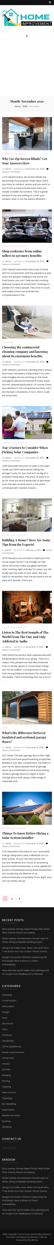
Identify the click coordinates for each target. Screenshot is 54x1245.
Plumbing (7, 1098)
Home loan (8, 1058)
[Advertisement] (27, 67)
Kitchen (6, 1069)
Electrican (7, 1023)
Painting (6, 1086)
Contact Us (9, 1147)
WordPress (33, 1240)
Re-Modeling (9, 1104)
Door (5, 727)
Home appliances (11, 1046)
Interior (6, 1063)
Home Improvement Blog (30, 1234)
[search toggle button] (50, 2)
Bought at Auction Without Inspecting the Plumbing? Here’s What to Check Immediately (24, 961)
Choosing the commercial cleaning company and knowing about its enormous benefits (25, 351)
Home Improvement (14, 153)
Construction (9, 1000)
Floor (5, 1029)
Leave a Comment (11, 171)
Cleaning (7, 342)
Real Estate (8, 1109)
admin (8, 169)
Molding (6, 1075)
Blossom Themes (39, 1237)
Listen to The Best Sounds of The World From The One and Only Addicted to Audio (25, 636)
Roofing (6, 1121)
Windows (7, 1126)
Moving (6, 1081)
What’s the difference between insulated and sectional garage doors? (24, 737)
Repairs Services (11, 1115)
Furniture (7, 1035)
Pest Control (9, 1092)
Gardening (8, 1040)
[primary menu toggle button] (27, 36)
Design (5, 1012)
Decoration (8, 1006)
